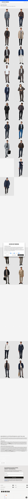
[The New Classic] (7, 224)
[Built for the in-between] (21, 149)
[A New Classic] (21, 315)
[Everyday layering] (21, 111)
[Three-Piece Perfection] (21, 414)
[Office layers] (21, 17)
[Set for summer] (7, 55)
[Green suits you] (21, 205)
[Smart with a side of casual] (7, 364)
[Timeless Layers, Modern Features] (21, 224)
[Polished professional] (21, 36)
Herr (2, 3)
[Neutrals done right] (7, 400)
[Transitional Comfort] (7, 280)
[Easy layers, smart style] (21, 348)
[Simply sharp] (7, 149)
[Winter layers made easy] (7, 186)
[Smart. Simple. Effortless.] (21, 400)
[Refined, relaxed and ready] (7, 36)
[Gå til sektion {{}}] (5, 101)
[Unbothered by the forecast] (7, 167)
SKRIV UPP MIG (14, 491)
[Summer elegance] (21, 298)
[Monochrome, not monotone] (21, 74)
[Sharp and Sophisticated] (7, 428)
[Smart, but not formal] (21, 130)
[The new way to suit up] (21, 334)
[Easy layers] (21, 428)
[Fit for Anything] (7, 261)
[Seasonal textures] (21, 383)
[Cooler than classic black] (7, 383)
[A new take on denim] (7, 130)
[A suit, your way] (7, 92)
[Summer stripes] (7, 442)
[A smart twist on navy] (7, 205)
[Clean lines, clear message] (21, 364)
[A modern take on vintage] (21, 167)
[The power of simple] (7, 74)
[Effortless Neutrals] (21, 261)
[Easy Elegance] (21, 280)
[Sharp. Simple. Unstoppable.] (7, 334)
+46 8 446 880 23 (3, 474)
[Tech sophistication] (21, 92)
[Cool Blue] (7, 298)
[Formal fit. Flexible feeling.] (7, 111)
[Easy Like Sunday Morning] (7, 317)
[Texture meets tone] (21, 186)
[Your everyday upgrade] (7, 348)
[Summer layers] (21, 55)
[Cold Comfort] (7, 414)
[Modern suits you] (7, 17)
